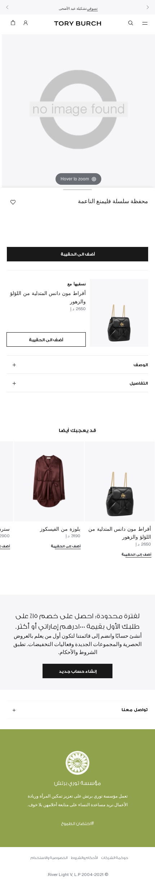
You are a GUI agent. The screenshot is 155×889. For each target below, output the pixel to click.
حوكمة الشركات (114, 858)
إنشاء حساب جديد (78, 671)
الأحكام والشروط (84, 858)
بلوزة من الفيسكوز (60, 529)
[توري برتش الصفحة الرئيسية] (77, 24)
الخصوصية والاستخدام (49, 858)
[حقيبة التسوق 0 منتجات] (13, 24)
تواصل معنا (134, 709)
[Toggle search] (131, 24)
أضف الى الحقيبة (78, 254)
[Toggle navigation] (145, 23)
